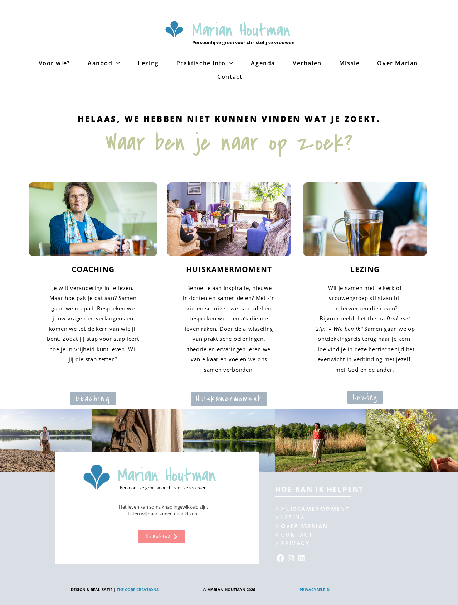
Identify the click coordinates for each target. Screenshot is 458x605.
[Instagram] (291, 558)
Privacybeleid (314, 589)
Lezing (148, 63)
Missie (349, 63)
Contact (229, 77)
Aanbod (100, 63)
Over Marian (397, 63)
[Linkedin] (301, 558)
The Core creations (138, 589)
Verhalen (307, 63)
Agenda (263, 63)
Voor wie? (54, 63)
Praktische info (201, 63)
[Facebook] (280, 558)
